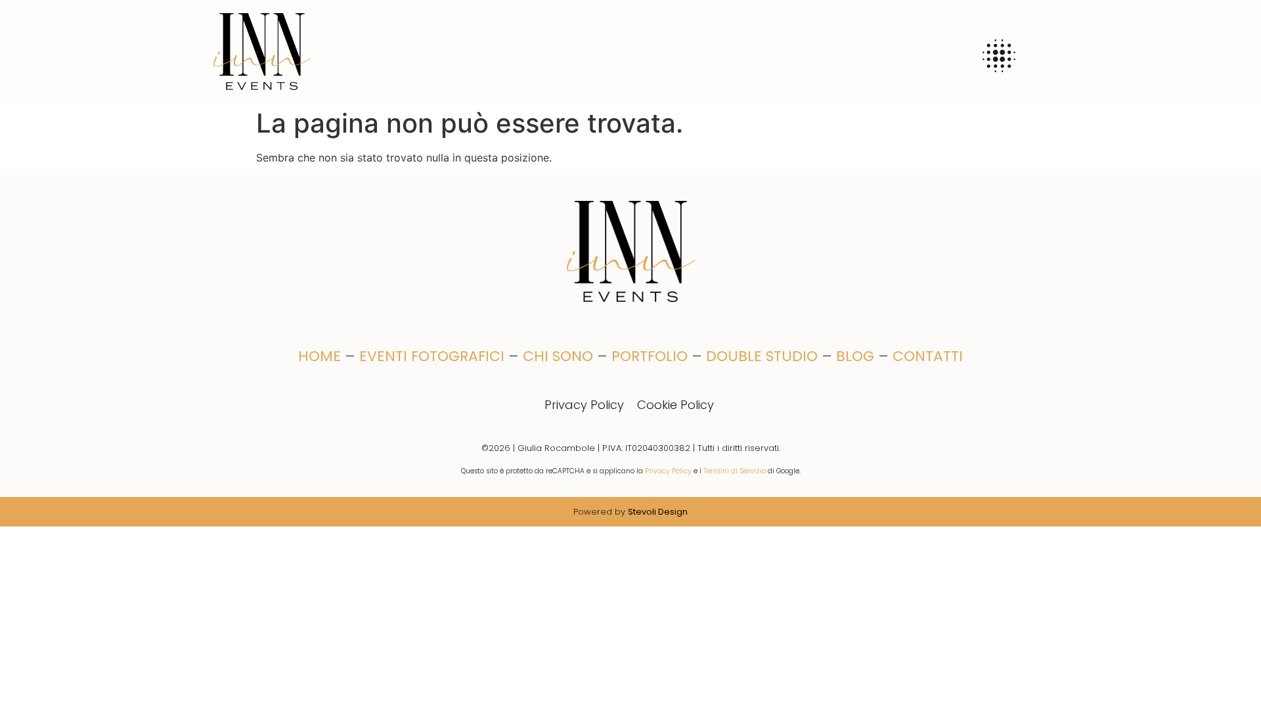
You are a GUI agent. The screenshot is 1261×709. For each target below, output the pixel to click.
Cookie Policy (675, 405)
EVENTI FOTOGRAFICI (431, 356)
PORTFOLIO (649, 356)
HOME (319, 356)
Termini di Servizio (734, 471)
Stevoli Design (658, 511)
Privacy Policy (584, 405)
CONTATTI (928, 356)
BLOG (855, 356)
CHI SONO (558, 356)
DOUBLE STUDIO (762, 356)
